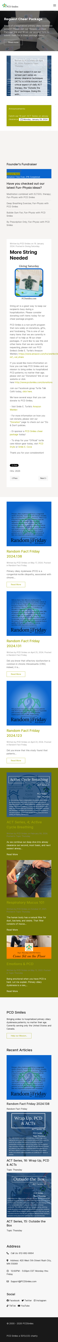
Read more (36, 40)
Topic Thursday (23, 836)
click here (27, 391)
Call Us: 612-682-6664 (22, 1253)
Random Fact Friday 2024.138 (28, 1104)
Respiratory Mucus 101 (25, 902)
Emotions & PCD (20, 964)
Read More (16, 584)
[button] (54, 5)
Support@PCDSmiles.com (23, 1281)
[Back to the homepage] (10, 5)
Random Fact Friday (18, 565)
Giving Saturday (32, 246)
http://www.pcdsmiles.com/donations (33, 382)
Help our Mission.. (19, 1035)
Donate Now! (13, 174)
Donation (15, 422)
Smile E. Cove (25, 446)
